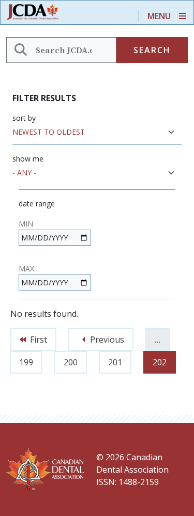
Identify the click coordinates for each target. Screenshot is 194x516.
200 (73, 359)
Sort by (24, 118)
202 (162, 359)
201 (117, 359)
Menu (159, 16)
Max (26, 268)
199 (28, 359)
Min (26, 224)
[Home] (37, 12)
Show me (27, 159)
